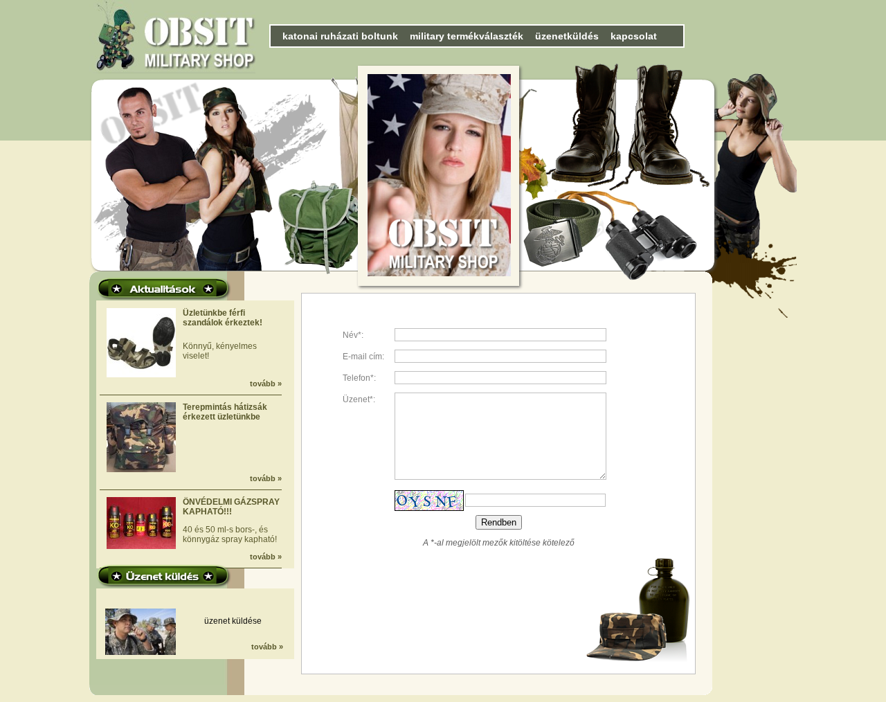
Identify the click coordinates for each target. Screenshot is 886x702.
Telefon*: (359, 378)
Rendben (498, 522)
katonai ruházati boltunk (340, 36)
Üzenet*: (359, 399)
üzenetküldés (567, 36)
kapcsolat (634, 36)
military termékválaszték (466, 36)
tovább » (266, 383)
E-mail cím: (363, 356)
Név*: (353, 335)
